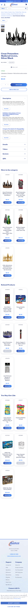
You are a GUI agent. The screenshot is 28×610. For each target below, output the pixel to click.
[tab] (4, 20)
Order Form (8, 582)
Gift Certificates (19, 572)
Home (2, 12)
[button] (2, 30)
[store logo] (14, 4)
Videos (5, 149)
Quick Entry (8, 575)
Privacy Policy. (17, 598)
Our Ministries (18, 577)
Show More (6, 108)
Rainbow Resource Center (14, 543)
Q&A (4, 158)
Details (5, 144)
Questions (8, 570)
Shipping (8, 577)
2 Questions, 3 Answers (6, 73)
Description (7, 98)
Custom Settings (14, 607)
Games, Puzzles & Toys (10, 12)
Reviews (5, 154)
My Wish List (9, 584)
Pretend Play (18, 12)
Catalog (17, 575)
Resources (8, 572)
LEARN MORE (25, 1)
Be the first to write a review (20, 73)
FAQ (7, 567)
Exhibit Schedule (19, 567)
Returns (7, 580)
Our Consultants (19, 570)
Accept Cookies (14, 603)
